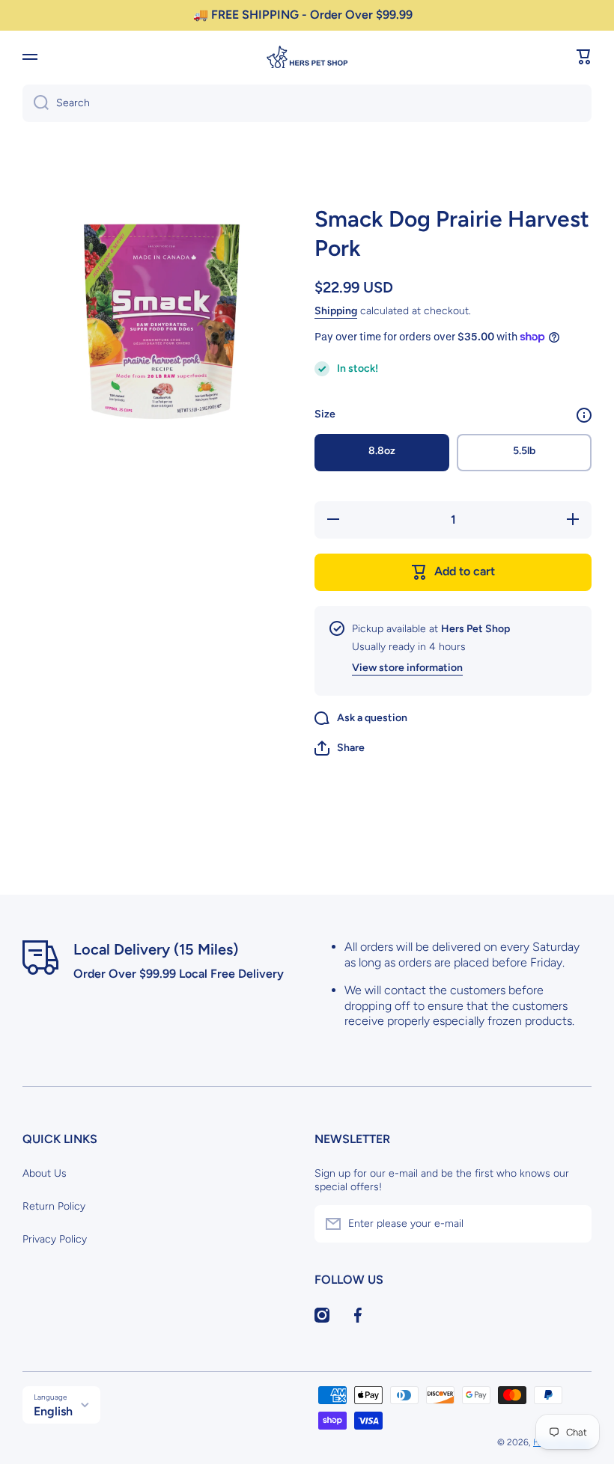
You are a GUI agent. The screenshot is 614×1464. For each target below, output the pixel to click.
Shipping (335, 310)
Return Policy (53, 1206)
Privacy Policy (54, 1239)
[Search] (35, 103)
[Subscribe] (573, 1224)
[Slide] (584, 415)
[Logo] (307, 57)
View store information (407, 667)
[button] (584, 56)
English (53, 1411)
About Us (44, 1173)
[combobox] (307, 103)
